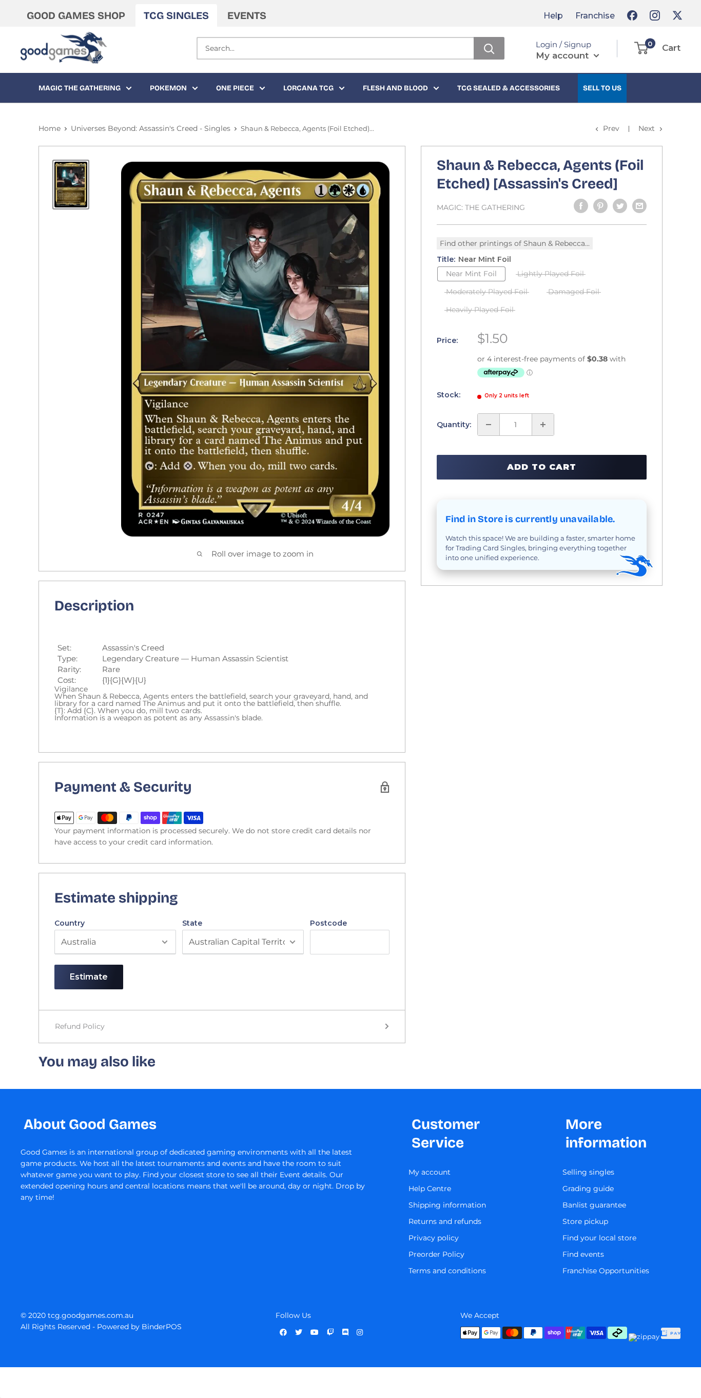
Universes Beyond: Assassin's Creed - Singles (150, 128)
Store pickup (585, 1221)
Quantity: (454, 424)
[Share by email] (639, 206)
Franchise (595, 16)
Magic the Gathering (79, 88)
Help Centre (429, 1188)
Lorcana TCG (308, 88)
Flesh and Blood (395, 88)
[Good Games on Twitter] (677, 15)
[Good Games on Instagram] (655, 15)
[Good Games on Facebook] (632, 15)
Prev (611, 128)
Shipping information (447, 1205)
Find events (583, 1254)
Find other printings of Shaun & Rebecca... (515, 243)
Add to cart (541, 467)
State (192, 923)
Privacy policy (433, 1237)
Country (69, 923)
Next (646, 128)
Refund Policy (80, 1026)
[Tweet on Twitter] (620, 206)
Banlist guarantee (594, 1205)
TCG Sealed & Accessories (508, 88)
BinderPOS (162, 1326)
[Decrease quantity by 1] (488, 424)
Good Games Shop (76, 15)
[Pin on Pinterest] (600, 206)
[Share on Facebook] (581, 206)
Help (553, 16)
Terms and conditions (447, 1270)
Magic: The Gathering (481, 207)
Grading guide (588, 1188)
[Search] (489, 48)
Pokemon (168, 88)
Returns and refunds (444, 1221)
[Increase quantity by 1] (543, 424)
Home (49, 128)
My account (563, 55)
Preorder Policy (436, 1254)
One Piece (235, 88)
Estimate (89, 977)
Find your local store (599, 1237)
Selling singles (588, 1172)
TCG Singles (176, 15)
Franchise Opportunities (605, 1270)
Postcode (328, 923)
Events (246, 15)
